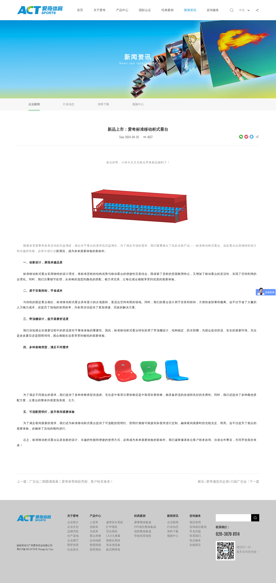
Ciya (51, 549)
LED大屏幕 (113, 535)
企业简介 (73, 522)
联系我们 (195, 535)
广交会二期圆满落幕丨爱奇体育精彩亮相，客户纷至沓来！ (65, 481)
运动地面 (95, 540)
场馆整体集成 (142, 531)
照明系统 (95, 549)
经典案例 (167, 10)
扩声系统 (111, 526)
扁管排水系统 (114, 522)
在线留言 (195, 544)
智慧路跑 (95, 544)
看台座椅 (95, 535)
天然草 (94, 531)
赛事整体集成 (142, 522)
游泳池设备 (113, 544)
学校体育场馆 (142, 535)
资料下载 (103, 104)
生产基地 (73, 535)
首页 (80, 10)
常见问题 (195, 531)
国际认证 (145, 10)
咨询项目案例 (198, 526)
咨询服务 (213, 10)
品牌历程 (73, 531)
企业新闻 (34, 104)
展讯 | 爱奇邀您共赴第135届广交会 (228, 481)
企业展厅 (73, 540)
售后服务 (195, 540)
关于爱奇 (100, 10)
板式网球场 (113, 549)
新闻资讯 (190, 10)
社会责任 (73, 549)
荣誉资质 (73, 544)
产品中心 (122, 10)
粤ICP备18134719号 (27, 549)
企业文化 (73, 526)
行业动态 (68, 104)
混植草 (94, 526)
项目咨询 (195, 522)
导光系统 (111, 531)
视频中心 (138, 104)
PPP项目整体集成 (145, 526)
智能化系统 (113, 540)
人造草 (94, 522)
